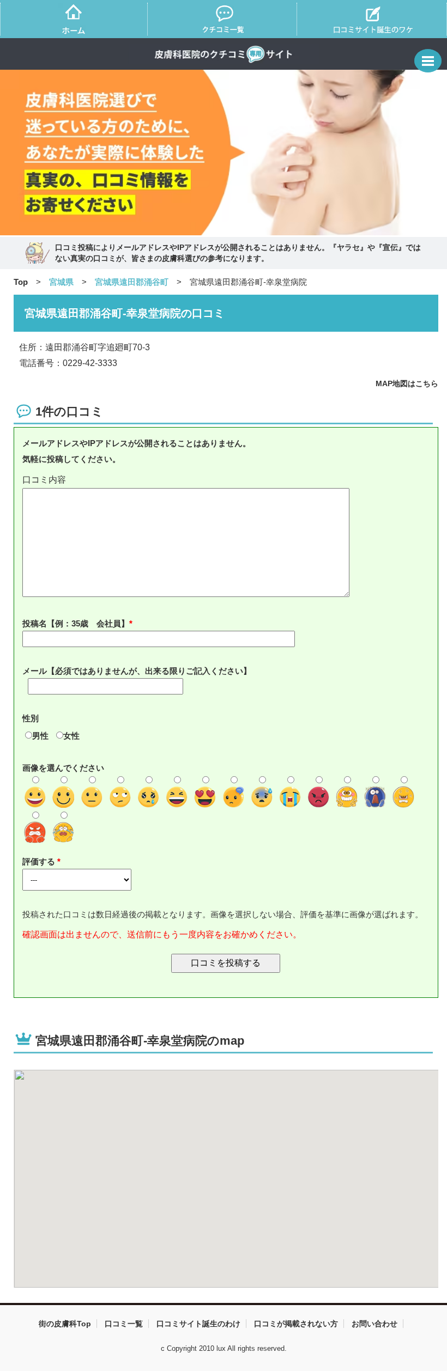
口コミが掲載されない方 (296, 1323)
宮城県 (61, 282)
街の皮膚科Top (65, 1323)
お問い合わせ (374, 1323)
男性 (40, 735)
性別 (30, 718)
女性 (71, 735)
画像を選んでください (63, 767)
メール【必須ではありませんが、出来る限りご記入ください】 (136, 670)
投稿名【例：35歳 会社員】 (75, 623)
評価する (39, 861)
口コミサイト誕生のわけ (198, 1323)
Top (21, 282)
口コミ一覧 (124, 1323)
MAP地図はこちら (407, 383)
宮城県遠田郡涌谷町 (131, 282)
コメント (226, 480)
